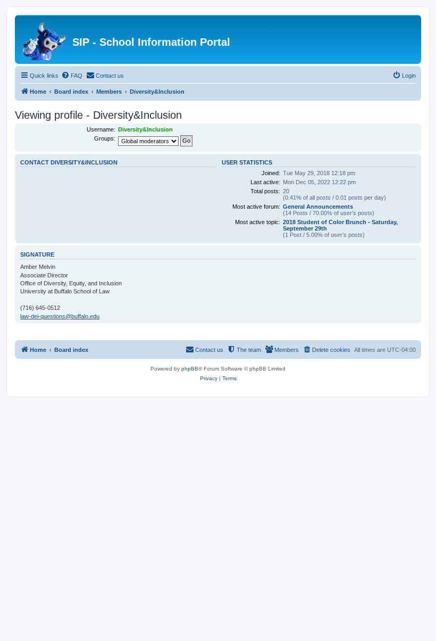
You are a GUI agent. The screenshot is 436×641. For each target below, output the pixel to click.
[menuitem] (71, 75)
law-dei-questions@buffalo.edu (59, 316)
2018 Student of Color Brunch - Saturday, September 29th (340, 225)
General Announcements (318, 206)
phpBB (189, 369)
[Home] (45, 39)
